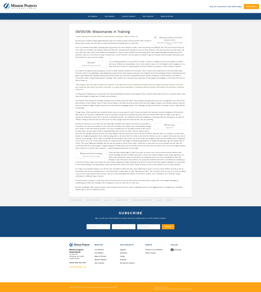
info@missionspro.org (77, 267)
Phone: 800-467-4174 (77, 263)
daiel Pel (107, 200)
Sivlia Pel (169, 200)
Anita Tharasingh (93, 200)
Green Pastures (121, 200)
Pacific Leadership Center (142, 200)
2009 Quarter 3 (76, 200)
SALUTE (158, 200)
